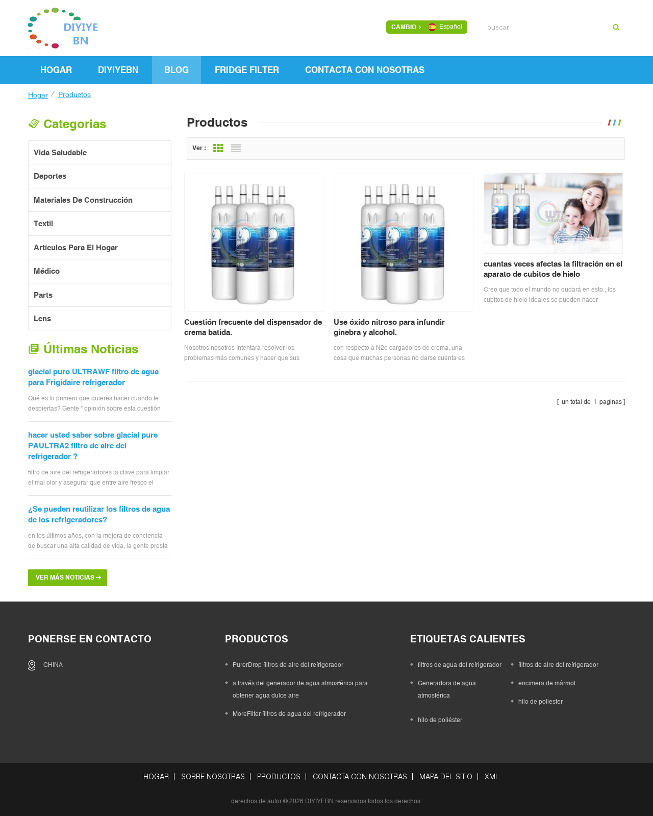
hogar (56, 70)
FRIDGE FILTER (247, 70)
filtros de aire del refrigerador (558, 664)
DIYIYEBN (118, 70)
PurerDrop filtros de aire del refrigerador (288, 664)
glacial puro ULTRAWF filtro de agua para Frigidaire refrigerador (93, 377)
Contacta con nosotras (364, 70)
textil (43, 223)
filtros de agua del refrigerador (459, 664)
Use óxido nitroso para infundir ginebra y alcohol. (389, 327)
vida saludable (60, 152)
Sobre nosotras (213, 776)
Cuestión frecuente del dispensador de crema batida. (253, 327)
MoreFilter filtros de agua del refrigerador (289, 713)
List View (236, 148)
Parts (43, 295)
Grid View (218, 148)
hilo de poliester (540, 701)
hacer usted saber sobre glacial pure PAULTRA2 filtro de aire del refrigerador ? (93, 445)
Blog (176, 70)
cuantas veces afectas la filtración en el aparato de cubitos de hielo (553, 268)
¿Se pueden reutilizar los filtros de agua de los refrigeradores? (99, 514)
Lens (42, 318)
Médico (47, 271)
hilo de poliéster (440, 720)
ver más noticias (65, 577)
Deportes (50, 176)
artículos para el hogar (76, 247)
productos (278, 776)
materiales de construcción (83, 200)
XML (492, 776)
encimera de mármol (546, 683)
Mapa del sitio (445, 776)
